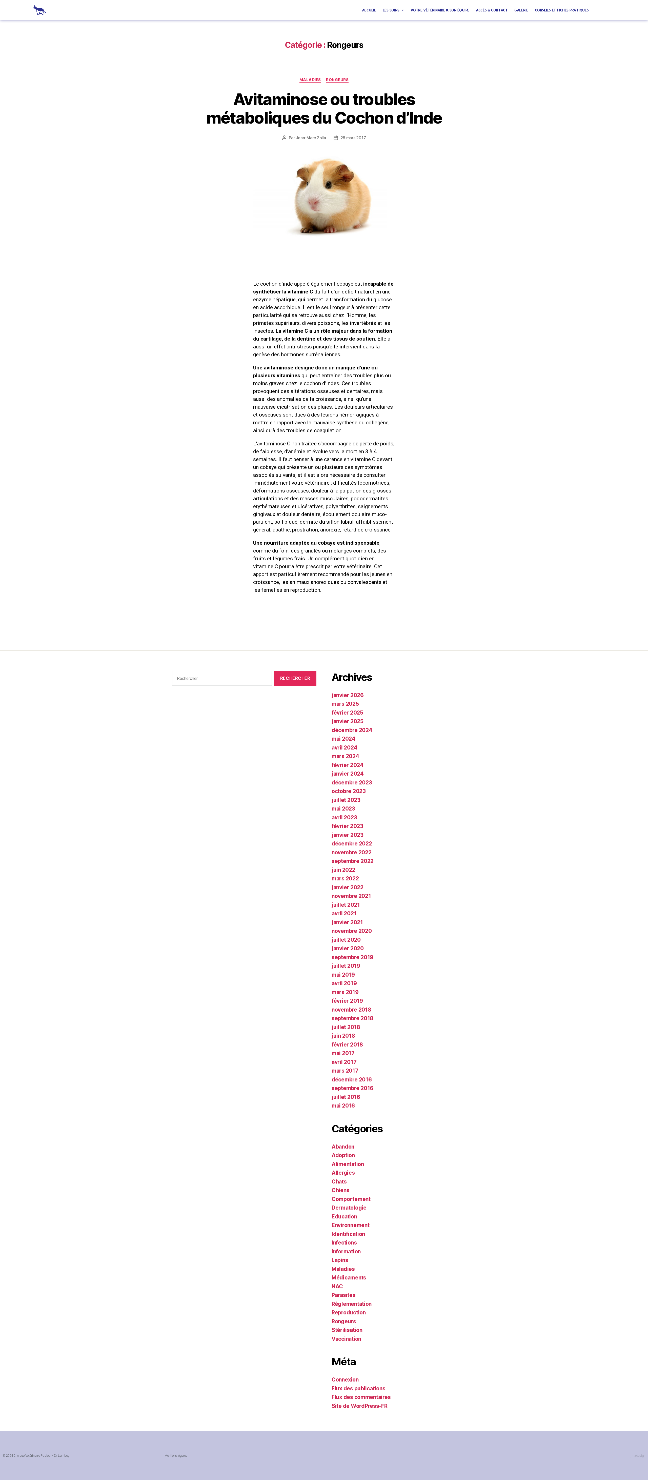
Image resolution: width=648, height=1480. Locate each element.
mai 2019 (343, 975)
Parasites (344, 1295)
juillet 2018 (346, 1027)
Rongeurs (337, 79)
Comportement (351, 1199)
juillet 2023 (346, 800)
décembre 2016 (352, 1079)
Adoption (343, 1155)
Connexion (345, 1379)
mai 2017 (343, 1053)
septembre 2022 (353, 861)
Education (344, 1216)
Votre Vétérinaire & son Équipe (440, 10)
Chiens (340, 1190)
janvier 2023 (347, 835)
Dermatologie (349, 1208)
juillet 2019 (346, 966)
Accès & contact (492, 10)
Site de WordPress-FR (360, 1406)
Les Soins (391, 10)
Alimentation (348, 1164)
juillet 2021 (346, 905)
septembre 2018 (352, 1018)
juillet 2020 (346, 940)
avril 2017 (344, 1062)
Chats (339, 1181)
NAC (337, 1286)
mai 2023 (343, 808)
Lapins (340, 1260)
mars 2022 (345, 878)
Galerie (521, 10)
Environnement (351, 1225)
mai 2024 (343, 739)
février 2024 (347, 765)
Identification (348, 1234)
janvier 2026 (348, 695)
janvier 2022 (347, 887)
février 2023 (347, 826)
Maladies (310, 79)
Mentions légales (176, 1455)
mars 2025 (345, 704)
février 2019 (347, 1001)
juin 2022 (343, 870)
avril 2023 (344, 817)
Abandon (343, 1146)
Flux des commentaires (361, 1397)
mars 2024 (345, 756)
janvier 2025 (347, 721)
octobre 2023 (349, 791)
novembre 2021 (351, 896)
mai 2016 (343, 1105)
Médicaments (349, 1277)
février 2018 (347, 1044)
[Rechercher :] (221, 679)
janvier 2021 (347, 922)
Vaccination (346, 1339)
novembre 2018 (351, 1010)
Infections (344, 1242)
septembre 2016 (352, 1088)
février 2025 (347, 712)
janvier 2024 (348, 774)
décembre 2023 (352, 782)
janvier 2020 (348, 948)
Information (346, 1251)
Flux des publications (358, 1388)
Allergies (343, 1173)
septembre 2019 (352, 957)
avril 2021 (344, 913)
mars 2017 (345, 1071)
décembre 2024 (352, 730)
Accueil (369, 10)
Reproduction (349, 1312)
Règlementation (352, 1304)
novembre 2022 (352, 852)
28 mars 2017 (353, 137)
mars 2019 (345, 992)
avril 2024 (344, 747)
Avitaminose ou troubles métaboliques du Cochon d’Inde (324, 108)
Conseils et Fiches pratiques (562, 10)
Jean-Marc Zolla (311, 137)
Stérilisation (347, 1330)
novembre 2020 (352, 931)
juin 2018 (343, 1036)
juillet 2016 (346, 1097)
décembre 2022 (352, 843)
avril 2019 (344, 983)
